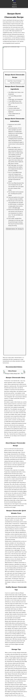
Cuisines (14, 4)
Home (14, 2)
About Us (14, 6)
